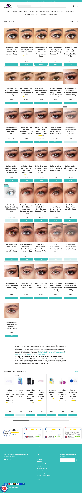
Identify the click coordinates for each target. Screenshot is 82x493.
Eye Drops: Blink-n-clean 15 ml (51, 393)
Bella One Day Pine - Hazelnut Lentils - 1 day (70, 168)
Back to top (40, 446)
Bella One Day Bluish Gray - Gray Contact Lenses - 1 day (56, 130)
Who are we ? (40, 470)
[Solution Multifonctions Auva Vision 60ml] (62, 381)
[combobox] (41, 6)
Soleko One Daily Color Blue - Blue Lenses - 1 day (11, 208)
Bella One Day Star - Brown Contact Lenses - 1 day (70, 286)
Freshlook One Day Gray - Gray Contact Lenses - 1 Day (11, 92)
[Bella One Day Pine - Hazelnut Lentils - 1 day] (70, 154)
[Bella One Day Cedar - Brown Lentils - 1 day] (55, 154)
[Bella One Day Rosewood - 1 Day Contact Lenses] (11, 115)
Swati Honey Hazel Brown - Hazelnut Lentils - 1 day (11, 248)
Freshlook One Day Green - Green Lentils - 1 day (26, 92)
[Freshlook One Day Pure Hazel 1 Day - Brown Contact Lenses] (55, 76)
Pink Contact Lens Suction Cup (41, 394)
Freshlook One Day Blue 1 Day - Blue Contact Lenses (41, 92)
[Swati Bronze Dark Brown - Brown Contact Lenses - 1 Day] (41, 232)
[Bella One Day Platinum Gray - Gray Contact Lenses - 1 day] (11, 154)
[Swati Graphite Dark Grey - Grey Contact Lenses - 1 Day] (26, 232)
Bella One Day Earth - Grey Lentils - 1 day (26, 286)
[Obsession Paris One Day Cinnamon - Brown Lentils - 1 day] (70, 35)
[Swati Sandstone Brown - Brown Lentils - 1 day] (55, 193)
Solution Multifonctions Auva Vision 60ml (62, 394)
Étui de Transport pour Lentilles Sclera (73, 394)
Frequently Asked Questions (43, 463)
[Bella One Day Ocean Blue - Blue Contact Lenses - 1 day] (41, 115)
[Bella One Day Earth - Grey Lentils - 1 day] (26, 271)
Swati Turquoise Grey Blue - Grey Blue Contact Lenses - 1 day (26, 209)
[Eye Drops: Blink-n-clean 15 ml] (52, 381)
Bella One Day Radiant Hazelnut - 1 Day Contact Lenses (26, 130)
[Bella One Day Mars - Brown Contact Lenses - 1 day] (55, 271)
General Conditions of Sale (43, 457)
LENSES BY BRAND (11, 11)
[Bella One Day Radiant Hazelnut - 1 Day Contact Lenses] (26, 115)
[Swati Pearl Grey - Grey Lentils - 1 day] (70, 193)
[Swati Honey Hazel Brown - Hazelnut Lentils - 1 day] (11, 232)
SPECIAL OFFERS (53, 14)
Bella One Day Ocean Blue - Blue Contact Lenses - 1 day (41, 130)
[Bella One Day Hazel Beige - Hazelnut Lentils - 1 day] (70, 115)
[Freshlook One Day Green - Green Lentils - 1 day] (26, 76)
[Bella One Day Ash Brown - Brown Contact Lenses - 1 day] (70, 76)
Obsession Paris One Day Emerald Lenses (35, 354)
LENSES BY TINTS (23, 11)
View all (76, 371)
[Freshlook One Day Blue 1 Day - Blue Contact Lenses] (41, 76)
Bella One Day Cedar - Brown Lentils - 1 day (56, 168)
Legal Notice (40, 466)
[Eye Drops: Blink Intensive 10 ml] (20, 381)
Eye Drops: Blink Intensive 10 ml (20, 393)
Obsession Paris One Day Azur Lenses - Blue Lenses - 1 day (11, 51)
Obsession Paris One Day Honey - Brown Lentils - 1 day (26, 51)
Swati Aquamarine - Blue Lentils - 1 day (56, 248)
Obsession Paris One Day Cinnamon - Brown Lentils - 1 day (70, 52)
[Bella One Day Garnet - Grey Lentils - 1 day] (41, 271)
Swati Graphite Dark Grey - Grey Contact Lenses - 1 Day (26, 248)
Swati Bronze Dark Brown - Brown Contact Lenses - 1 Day (41, 248)
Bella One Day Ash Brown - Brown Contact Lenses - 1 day (70, 92)
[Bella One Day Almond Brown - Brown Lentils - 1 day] (41, 154)
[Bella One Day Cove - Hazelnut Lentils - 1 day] (11, 271)
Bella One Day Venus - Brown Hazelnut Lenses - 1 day (11, 325)
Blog (38, 454)
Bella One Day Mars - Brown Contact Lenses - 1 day (55, 287)
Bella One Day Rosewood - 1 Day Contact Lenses (11, 130)
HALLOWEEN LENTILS (30, 14)
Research (39, 479)
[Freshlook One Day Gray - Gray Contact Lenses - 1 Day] (11, 76)
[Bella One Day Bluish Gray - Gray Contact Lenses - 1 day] (55, 115)
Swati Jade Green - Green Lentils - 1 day (70, 247)
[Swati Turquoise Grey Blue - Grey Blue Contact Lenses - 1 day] (26, 193)
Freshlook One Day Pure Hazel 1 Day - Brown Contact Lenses (55, 92)
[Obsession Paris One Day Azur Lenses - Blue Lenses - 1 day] (11, 35)
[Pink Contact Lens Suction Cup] (41, 381)
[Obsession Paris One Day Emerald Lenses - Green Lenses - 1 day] (41, 35)
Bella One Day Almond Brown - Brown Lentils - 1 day (41, 169)
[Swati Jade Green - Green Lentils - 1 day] (70, 232)
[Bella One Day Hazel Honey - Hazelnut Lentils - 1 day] (26, 154)
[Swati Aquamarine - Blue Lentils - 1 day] (55, 232)
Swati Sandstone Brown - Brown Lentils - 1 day (56, 208)
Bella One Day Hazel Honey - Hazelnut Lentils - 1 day (26, 169)
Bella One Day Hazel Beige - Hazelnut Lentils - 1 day (70, 130)
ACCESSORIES (42, 14)
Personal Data (40, 461)
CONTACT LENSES (69, 11)
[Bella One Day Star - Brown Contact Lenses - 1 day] (70, 271)
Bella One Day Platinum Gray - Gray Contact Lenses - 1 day (11, 169)
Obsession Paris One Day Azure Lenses (46, 352)
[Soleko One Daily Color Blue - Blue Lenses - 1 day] (11, 193)
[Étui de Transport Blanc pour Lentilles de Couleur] (9, 381)
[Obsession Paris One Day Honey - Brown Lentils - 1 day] (26, 35)
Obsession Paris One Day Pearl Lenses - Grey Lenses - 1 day (55, 51)
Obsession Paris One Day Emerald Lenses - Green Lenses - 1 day (41, 52)
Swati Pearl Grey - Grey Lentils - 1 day (70, 207)
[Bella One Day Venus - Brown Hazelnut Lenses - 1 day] (11, 310)
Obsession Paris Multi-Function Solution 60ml (30, 395)
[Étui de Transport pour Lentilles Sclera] (73, 381)
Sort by (5, 21)
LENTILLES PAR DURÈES (56, 11)
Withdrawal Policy (41, 473)
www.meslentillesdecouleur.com (12, 487)
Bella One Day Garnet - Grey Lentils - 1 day (41, 285)
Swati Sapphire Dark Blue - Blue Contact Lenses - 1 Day (41, 208)
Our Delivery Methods (42, 468)
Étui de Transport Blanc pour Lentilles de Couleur (9, 395)
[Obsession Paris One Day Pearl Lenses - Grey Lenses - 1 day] (55, 35)
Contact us (39, 459)
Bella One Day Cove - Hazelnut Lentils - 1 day (11, 285)
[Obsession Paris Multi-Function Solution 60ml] (30, 381)
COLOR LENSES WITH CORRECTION (39, 11)
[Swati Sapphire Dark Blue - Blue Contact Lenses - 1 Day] (41, 193)
